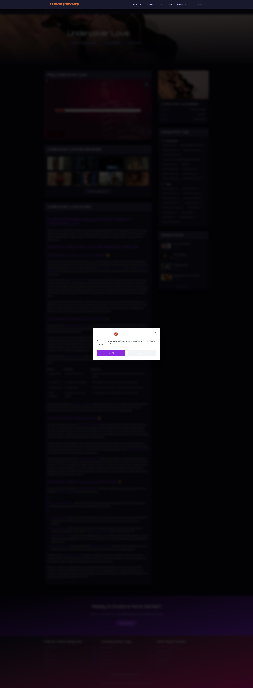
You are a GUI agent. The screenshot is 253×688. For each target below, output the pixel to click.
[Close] (155, 332)
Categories (150, 4)
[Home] (64, 4)
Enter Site (111, 353)
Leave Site (142, 353)
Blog (170, 4)
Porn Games (136, 4)
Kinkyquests (181, 4)
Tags (161, 4)
